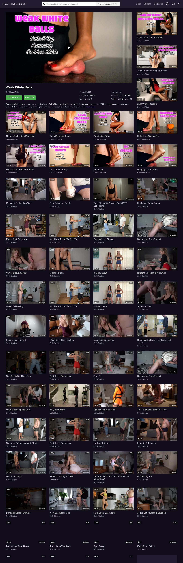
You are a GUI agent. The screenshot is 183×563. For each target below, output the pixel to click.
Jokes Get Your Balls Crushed (151, 513)
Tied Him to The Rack (60, 546)
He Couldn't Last (101, 443)
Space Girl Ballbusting (104, 410)
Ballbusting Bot (144, 476)
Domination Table (102, 136)
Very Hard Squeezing (16, 273)
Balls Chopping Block (60, 136)
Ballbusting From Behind (149, 239)
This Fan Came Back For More (152, 410)
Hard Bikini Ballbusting (104, 513)
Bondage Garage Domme (18, 513)
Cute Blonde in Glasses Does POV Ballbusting (110, 204)
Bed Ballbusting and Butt (61, 476)
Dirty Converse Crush (60, 203)
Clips (138, 4)
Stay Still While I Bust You (18, 376)
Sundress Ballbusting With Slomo (22, 443)
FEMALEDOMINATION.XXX (14, 4)
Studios (147, 4)
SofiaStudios (11, 206)
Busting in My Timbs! (103, 239)
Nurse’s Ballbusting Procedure (20, 136)
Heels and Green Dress (148, 203)
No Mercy (98, 169)
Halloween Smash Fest (148, 136)
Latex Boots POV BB (16, 340)
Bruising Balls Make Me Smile (151, 273)
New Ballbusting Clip (60, 513)
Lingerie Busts (57, 273)
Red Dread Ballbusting (61, 376)
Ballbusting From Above (17, 546)
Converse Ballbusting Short (19, 203)
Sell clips (158, 4)
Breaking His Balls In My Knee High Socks (154, 341)
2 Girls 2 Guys (100, 273)
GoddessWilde (12, 92)
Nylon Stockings (14, 476)
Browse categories (105, 4)
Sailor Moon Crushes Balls (149, 37)
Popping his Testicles (147, 169)
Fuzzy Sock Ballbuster (16, 239)
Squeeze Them (144, 306)
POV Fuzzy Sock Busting (62, 340)
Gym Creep (99, 546)
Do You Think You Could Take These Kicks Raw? (111, 477)
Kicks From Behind (146, 546)
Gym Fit (97, 376)
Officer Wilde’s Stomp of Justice (152, 71)
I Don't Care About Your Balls (20, 169)
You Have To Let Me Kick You (64, 239)
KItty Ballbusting (57, 410)
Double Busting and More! (18, 410)
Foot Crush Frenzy (59, 169)
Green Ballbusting (14, 306)
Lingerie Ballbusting (146, 443)
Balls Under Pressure (147, 104)
